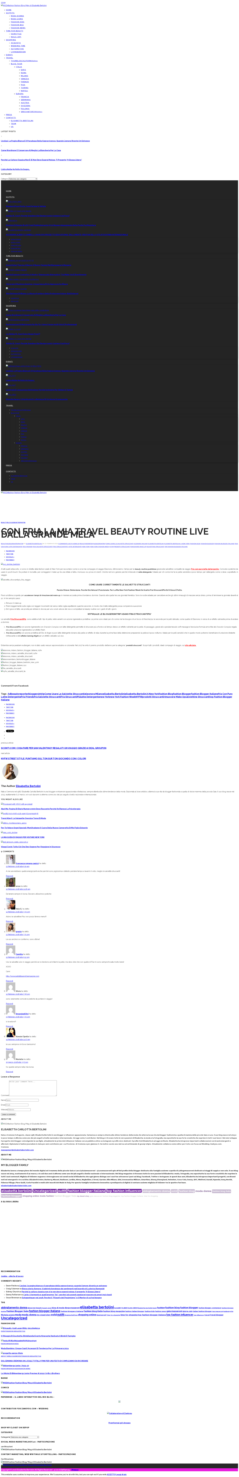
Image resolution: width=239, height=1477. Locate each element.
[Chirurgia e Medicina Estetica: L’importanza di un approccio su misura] (22, 279)
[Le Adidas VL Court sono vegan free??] (13, 329)
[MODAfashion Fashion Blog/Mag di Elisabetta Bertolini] (24, 5)
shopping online (31, 1196)
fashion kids (150, 1311)
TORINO (25, 88)
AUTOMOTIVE (17, 49)
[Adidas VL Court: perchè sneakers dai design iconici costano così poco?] (18, 211)
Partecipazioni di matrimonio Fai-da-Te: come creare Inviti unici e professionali (41, 324)
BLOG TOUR (16, 64)
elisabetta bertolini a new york (177, 543)
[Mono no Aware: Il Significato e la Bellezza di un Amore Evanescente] (11, 395)
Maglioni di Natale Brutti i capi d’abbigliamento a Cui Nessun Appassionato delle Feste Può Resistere (51, 225)
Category (4, 179)
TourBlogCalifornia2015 (24, 61)
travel (207, 1315)
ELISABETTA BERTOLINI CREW (125, 1308)
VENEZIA (25, 79)
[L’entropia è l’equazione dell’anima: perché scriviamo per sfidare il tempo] (11, 385)
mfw (231, 1311)
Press (9, 115)
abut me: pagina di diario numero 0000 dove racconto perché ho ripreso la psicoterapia (40, 809)
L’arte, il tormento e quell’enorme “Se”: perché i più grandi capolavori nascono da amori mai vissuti (68, 1295)
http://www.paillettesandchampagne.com (22, 976)
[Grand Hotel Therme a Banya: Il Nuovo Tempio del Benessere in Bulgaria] (20, 260)
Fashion (4, 1343)
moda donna (203, 1191)
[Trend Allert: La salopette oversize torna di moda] (19, 814)
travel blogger (216, 1315)
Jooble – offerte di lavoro (12, 1276)
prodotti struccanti (122, 546)
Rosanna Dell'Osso (71, 1315)
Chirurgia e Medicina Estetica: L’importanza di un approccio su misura (37, 284)
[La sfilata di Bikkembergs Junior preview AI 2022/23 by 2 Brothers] (15, 1366)
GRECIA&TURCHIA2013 (31, 112)
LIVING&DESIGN (18, 52)
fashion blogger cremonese (210, 1308)
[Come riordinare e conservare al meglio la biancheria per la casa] (27, 310)
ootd (174, 1191)
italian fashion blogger (202, 1311)
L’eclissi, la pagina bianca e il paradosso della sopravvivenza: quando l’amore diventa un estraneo (45, 141)
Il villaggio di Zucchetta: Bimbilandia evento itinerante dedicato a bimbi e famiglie (38, 1336)
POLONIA (25, 109)
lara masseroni (217, 1311)
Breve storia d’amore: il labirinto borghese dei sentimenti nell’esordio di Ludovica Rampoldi (63, 1289)
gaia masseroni (96, 1196)
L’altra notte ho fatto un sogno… (15, 169)
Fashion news (18, 28)
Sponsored (101, 1315)
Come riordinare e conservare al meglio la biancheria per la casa (31, 150)
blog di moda (58, 1308)
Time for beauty (14, 31)
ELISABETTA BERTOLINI (22, 121)
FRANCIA (25, 97)
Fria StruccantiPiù (60, 546)
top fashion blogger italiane (176, 546)
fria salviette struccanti (43, 546)
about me (32, 1308)
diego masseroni (72, 1308)
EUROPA (20, 94)
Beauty (4, 522)
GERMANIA (26, 100)
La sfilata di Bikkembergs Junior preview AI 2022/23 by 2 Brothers (30, 1373)
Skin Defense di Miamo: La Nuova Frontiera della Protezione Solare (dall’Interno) (42, 294)
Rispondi (9, 876)
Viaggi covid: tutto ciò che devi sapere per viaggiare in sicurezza (30, 847)
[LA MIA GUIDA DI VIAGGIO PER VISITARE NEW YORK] (9, 833)
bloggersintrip (99, 543)
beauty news (46, 1308)
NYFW (23, 522)
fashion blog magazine (111, 1196)
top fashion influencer (124, 1191)
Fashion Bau (17, 25)
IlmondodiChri (22, 1014)
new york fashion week (99, 546)
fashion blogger (207, 543)
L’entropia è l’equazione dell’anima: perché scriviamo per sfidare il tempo (39, 390)
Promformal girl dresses (119, 1423)
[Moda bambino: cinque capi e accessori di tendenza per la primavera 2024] (18, 1341)
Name (3, 1100)
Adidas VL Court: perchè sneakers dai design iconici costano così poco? (38, 216)
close (3, 2)
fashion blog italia (221, 1191)
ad (79, 543)
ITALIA (19, 67)
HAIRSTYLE (16, 34)
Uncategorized (45, 1191)
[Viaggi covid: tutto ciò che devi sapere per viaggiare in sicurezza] (14, 842)
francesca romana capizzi (27, 863)
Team (13, 124)
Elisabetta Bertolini (34, 543)
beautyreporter (86, 543)
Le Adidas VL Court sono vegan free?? (23, 334)
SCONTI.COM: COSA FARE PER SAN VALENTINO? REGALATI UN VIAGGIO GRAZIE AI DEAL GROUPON (53, 748)
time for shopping (151, 1196)
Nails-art (16, 37)
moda (43, 1196)
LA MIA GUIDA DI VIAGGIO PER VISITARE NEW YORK (22, 837)
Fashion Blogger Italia (65, 1196)
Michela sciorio (8, 1315)
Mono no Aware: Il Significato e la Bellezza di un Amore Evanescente (37, 399)
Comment (5, 1095)
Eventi (9, 55)
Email (3, 1105)
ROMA (23, 73)
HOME (8, 10)
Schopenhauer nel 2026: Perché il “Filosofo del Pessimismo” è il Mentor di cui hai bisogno (62, 1298)
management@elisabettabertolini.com (17, 1150)
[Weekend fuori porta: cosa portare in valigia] (14, 202)
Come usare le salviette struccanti (120, 543)
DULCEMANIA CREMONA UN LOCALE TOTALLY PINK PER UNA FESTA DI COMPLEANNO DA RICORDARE (44, 1361)
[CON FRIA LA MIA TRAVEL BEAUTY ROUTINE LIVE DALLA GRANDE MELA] (10, 564)
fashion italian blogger (134, 1311)
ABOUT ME (5, 1356)
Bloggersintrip (14, 522)
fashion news (160, 1311)
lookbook (226, 1311)
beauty (39, 1308)
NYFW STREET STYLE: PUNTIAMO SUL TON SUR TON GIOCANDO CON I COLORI (43, 758)
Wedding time (18, 46)
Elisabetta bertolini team (147, 1308)
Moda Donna (17, 16)
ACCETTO (111, 1475)
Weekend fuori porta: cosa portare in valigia (26, 206)
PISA (23, 85)
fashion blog (195, 543)
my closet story (83, 1196)
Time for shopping (113, 1315)
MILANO (24, 76)
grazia (19, 932)
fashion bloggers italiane (72, 1311)
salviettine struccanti (155, 546)
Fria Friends (27, 546)
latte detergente (75, 546)
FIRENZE (25, 82)
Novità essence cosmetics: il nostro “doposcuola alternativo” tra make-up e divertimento (46, 275)
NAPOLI (24, 91)
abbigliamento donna (156, 1191)
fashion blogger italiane (224, 543)
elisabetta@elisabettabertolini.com (16, 1186)
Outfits (10, 13)
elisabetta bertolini (156, 543)
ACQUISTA (16, 43)
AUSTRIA (25, 103)
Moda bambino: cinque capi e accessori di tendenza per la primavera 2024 (35, 1348)
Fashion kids (17, 22)
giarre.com (187, 1311)
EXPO (23, 70)
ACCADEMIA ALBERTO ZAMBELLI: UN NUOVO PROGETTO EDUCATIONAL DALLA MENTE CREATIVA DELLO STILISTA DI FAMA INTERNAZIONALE (67, 235)
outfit (62, 1191)
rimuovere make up (138, 546)
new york (86, 546)
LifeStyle (21, 1331)
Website (4, 1110)
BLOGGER (13, 1356)
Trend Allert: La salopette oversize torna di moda (23, 818)
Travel (9, 58)
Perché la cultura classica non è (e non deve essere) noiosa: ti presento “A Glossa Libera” (41, 160)
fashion (50, 1196)
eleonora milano (141, 543)
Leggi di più (121, 1475)
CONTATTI (11, 118)
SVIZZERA (25, 106)
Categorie (5, 1437)
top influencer (199, 1315)
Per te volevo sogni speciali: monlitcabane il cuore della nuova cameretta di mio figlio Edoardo (44, 828)
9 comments (63, 543)
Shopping (11, 40)
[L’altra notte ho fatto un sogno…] (11, 376)
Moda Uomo (17, 19)
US (12, 127)
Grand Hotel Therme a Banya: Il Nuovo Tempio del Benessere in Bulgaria (38, 265)
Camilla (19, 954)
